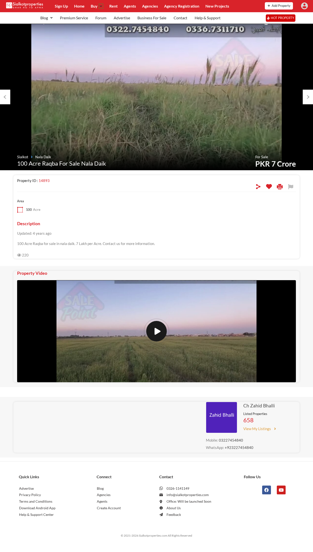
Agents (130, 6)
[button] (46, 17)
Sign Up (61, 6)
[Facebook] (266, 490)
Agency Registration (181, 6)
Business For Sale (151, 17)
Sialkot (22, 157)
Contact (180, 17)
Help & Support (208, 17)
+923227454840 (239, 447)
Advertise (122, 17)
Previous (5, 97)
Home (79, 6)
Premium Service (74, 17)
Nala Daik (43, 157)
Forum (100, 17)
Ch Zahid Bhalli (259, 405)
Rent (113, 6)
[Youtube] (281, 490)
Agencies (150, 6)
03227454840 (231, 440)
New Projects (217, 6)
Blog (44, 17)
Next (308, 97)
